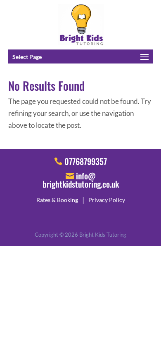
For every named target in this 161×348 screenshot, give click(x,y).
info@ (81, 178)
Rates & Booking (57, 199)
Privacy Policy (106, 199)
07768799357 (85, 161)
